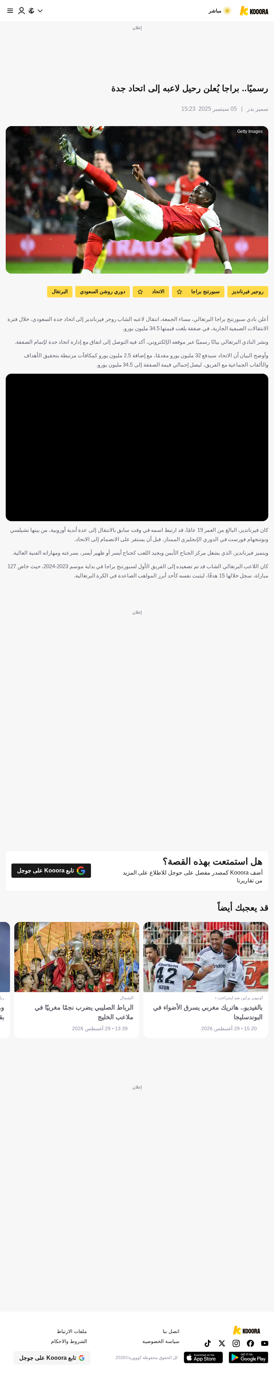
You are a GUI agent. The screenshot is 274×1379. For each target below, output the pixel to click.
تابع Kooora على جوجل (45, 870)
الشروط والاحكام (69, 1341)
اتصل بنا (171, 1331)
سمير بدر (257, 109)
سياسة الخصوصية (160, 1341)
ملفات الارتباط (72, 1331)
